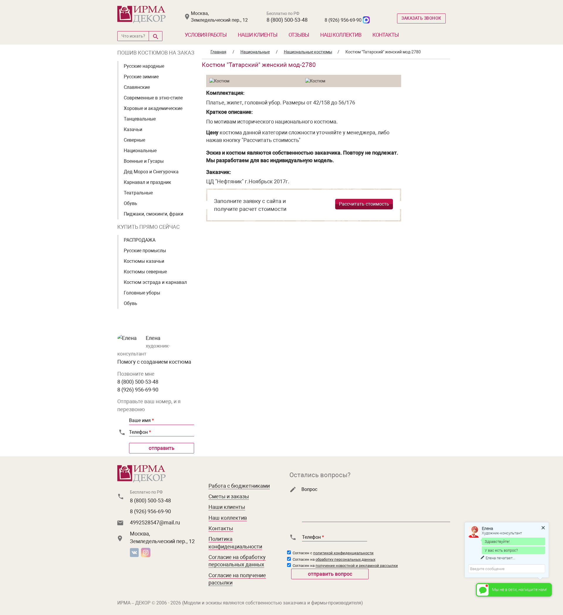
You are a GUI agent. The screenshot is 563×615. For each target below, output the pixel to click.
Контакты (385, 35)
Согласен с (333, 553)
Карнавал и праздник (147, 182)
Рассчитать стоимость (364, 204)
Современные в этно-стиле (153, 98)
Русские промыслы (145, 250)
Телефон (140, 432)
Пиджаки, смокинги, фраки (153, 214)
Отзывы (299, 35)
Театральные (138, 193)
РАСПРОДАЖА (139, 240)
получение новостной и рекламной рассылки (357, 565)
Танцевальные (140, 119)
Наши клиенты (257, 35)
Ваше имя (141, 420)
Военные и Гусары (144, 161)
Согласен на (333, 559)
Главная (218, 52)
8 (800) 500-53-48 (287, 20)
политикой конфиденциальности (343, 553)
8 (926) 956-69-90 (343, 20)
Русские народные (144, 66)
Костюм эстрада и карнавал (155, 282)
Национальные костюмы (308, 52)
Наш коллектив (340, 35)
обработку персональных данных (345, 559)
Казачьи (133, 129)
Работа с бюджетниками (239, 486)
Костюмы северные (145, 272)
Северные (134, 140)
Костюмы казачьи (144, 261)
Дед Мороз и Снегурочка (151, 171)
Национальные (140, 150)
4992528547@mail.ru (155, 522)
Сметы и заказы (228, 496)
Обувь (130, 203)
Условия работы (206, 35)
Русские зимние (141, 76)
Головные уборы (142, 293)
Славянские (137, 87)
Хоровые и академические (153, 108)
